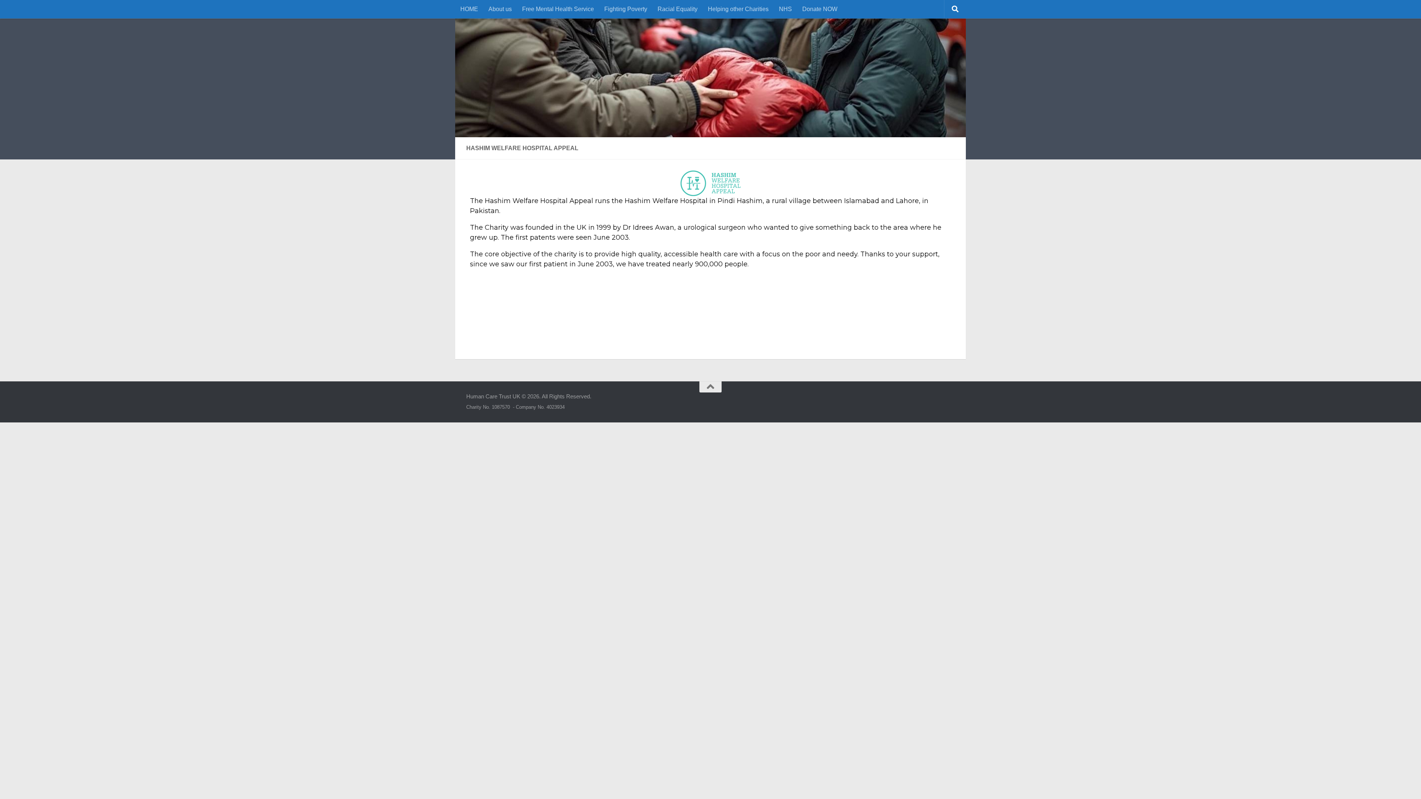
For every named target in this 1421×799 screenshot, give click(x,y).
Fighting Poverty (625, 9)
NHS (785, 9)
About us (500, 9)
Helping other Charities (738, 9)
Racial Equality (678, 9)
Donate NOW (819, 9)
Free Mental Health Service (558, 9)
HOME (469, 9)
